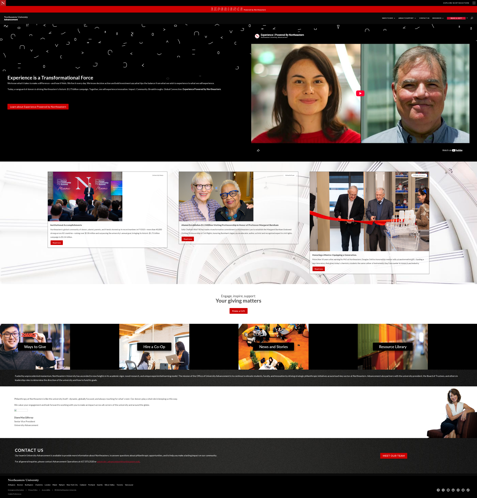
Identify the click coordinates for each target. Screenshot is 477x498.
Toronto (120, 485)
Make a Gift (238, 310)
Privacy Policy (32, 490)
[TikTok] (468, 490)
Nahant (62, 485)
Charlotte (39, 485)
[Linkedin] (453, 490)
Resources (436, 18)
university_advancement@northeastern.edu (118, 461)
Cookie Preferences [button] (14, 494)
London (48, 485)
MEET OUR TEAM (394, 455)
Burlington (29, 485)
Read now (57, 242)
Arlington (11, 485)
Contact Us (424, 18)
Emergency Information (16, 490)
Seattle (100, 485)
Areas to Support (406, 18)
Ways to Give (387, 18)
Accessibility (46, 490)
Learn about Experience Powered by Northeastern (38, 106)
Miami (55, 485)
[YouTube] (448, 490)
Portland (91, 485)
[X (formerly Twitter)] (443, 490)
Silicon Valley (110, 485)
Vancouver (129, 485)
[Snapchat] (463, 490)
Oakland (83, 485)
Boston (20, 485)
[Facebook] (438, 490)
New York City (72, 485)
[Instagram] (458, 490)
